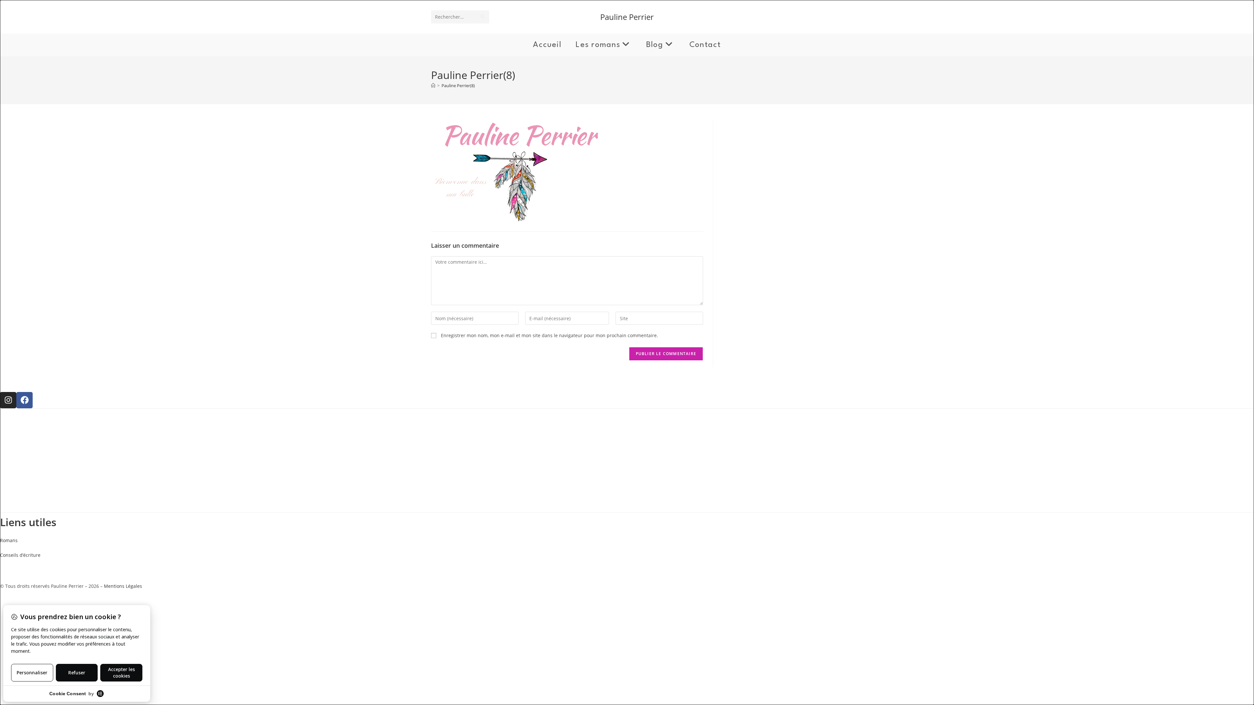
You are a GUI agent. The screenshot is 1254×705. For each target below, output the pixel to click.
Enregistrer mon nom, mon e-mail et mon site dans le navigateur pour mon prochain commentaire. (549, 335)
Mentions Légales (123, 586)
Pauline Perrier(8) (458, 85)
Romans (9, 540)
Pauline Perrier (627, 16)
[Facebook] (24, 400)
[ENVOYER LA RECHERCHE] (483, 17)
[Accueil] (433, 85)
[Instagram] (8, 400)
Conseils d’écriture (20, 555)
